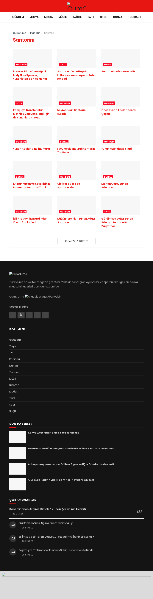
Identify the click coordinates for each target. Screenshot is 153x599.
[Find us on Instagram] (29, 315)
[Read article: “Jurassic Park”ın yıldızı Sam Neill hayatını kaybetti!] (17, 484)
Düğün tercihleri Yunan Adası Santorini (76, 220)
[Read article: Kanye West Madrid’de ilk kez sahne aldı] (17, 437)
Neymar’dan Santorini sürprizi (71, 112)
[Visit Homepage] (76, 6)
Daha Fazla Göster (76, 241)
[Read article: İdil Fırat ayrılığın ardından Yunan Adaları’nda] (32, 205)
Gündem (18, 17)
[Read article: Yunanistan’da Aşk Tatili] (120, 135)
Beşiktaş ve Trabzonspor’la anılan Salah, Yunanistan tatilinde (56, 550)
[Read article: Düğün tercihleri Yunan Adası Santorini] (76, 205)
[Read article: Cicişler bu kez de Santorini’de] (76, 170)
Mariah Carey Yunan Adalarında (114, 185)
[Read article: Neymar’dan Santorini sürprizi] (76, 97)
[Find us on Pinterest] (37, 315)
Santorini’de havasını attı (118, 71)
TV (11, 352)
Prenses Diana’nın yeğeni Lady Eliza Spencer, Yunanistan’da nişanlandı (30, 75)
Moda (48, 17)
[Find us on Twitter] (21, 315)
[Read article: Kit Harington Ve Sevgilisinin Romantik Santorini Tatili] (32, 170)
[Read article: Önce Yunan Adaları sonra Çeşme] (120, 97)
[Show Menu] (11, 6)
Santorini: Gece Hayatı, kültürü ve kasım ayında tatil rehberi (76, 75)
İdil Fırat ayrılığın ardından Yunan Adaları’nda (30, 220)
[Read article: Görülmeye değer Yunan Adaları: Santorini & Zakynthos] (120, 205)
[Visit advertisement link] (76, 585)
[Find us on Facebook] (12, 315)
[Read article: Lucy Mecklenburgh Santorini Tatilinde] (76, 135)
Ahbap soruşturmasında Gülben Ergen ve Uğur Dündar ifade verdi (71, 464)
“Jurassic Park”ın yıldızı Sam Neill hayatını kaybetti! (61, 480)
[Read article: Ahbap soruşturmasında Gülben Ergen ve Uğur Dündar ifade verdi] (17, 469)
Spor (103, 17)
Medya (34, 17)
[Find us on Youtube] (45, 315)
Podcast (134, 17)
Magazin (35, 33)
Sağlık (77, 17)
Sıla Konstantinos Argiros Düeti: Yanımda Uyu (46, 523)
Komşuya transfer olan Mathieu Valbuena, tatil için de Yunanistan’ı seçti (31, 113)
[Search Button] (142, 6)
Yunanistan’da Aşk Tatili (117, 149)
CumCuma (19, 33)
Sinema (14, 385)
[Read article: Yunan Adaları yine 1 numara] (32, 135)
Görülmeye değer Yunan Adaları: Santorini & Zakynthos (117, 222)
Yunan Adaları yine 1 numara (31, 149)
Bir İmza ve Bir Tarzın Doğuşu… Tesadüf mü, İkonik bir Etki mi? (56, 537)
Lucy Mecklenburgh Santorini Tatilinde (76, 150)
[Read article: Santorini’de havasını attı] (120, 58)
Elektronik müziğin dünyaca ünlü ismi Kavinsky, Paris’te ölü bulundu (72, 448)
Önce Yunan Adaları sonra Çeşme (118, 112)
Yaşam (13, 346)
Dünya (117, 17)
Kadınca (14, 359)
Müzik (62, 17)
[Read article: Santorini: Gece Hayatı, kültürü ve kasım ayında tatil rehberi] (76, 58)
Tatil (91, 17)
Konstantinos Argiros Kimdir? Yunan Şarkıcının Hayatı (47, 509)
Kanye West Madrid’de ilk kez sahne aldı (54, 432)
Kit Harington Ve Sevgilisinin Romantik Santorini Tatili (31, 185)
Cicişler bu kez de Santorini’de (68, 185)
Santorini (49, 33)
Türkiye (14, 372)
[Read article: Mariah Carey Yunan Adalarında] (120, 170)
